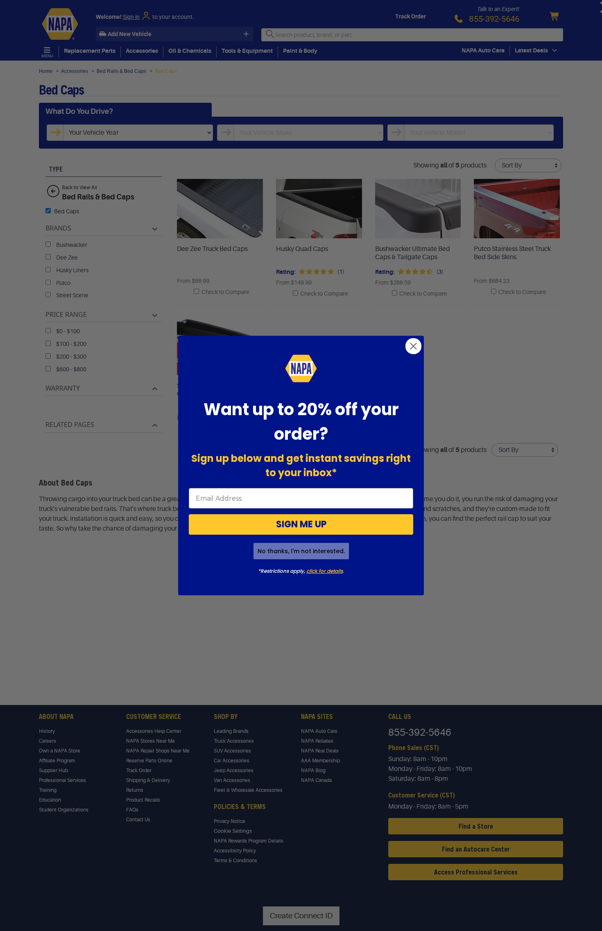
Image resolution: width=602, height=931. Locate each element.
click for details (324, 570)
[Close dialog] (413, 346)
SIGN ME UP (301, 524)
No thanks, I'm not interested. (301, 551)
